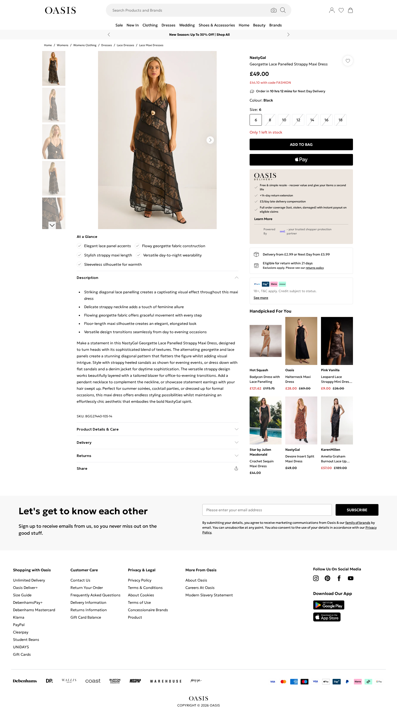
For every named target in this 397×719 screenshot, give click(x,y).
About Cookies (141, 595)
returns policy (315, 267)
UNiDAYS (21, 647)
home (48, 45)
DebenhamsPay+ (28, 602)
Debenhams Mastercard (34, 609)
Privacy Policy (139, 580)
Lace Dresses (125, 45)
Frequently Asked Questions (95, 595)
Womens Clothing (84, 45)
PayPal (19, 624)
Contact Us (80, 580)
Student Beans (26, 639)
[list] (157, 140)
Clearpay (20, 632)
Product (135, 617)
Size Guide (22, 595)
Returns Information (88, 609)
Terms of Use (139, 602)
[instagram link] (316, 578)
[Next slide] (288, 34)
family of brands (357, 523)
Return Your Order (86, 587)
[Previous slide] (109, 34)
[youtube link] (350, 578)
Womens (62, 45)
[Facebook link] (339, 578)
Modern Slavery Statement (209, 595)
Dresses (106, 45)
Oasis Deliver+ (25, 587)
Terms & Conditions (145, 587)
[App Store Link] (328, 611)
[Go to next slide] (210, 140)
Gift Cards (22, 654)
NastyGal (258, 57)
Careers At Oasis (200, 587)
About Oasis (196, 580)
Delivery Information (88, 602)
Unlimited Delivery (29, 580)
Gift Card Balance (85, 617)
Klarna (18, 617)
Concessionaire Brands (148, 609)
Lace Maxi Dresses (151, 45)
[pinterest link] (327, 578)
